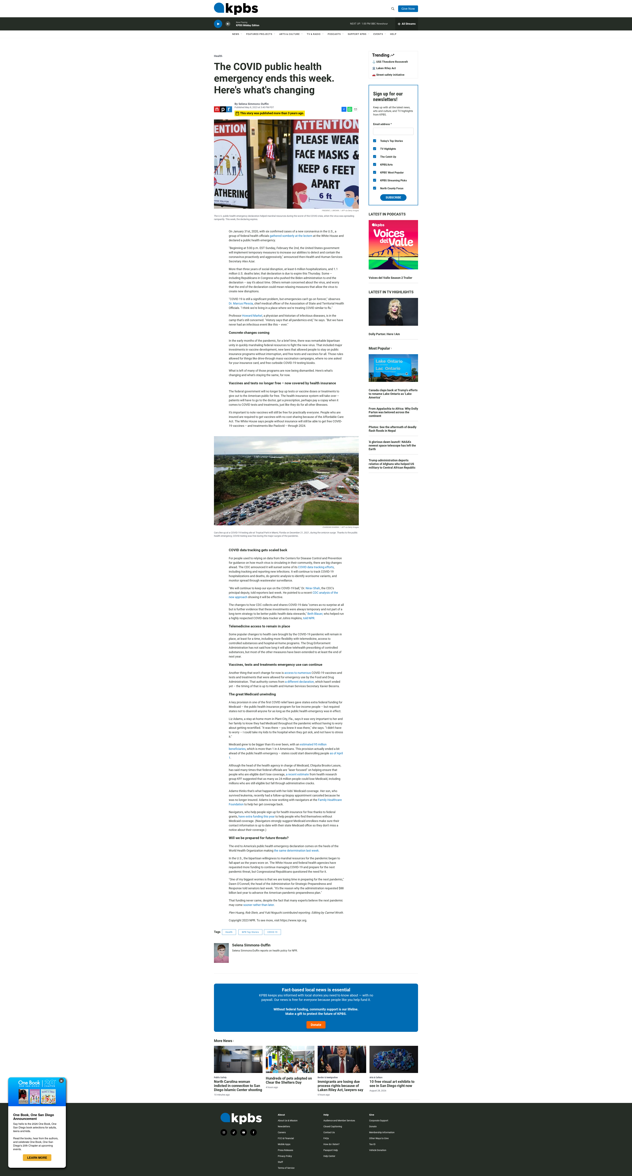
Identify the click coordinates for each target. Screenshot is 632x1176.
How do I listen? (331, 1144)
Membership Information (382, 1132)
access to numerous (297, 672)
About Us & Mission (288, 1120)
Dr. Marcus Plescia (241, 303)
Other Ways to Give (379, 1138)
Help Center (329, 1156)
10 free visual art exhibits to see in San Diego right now (391, 1084)
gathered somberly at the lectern (291, 236)
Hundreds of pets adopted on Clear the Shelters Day (289, 1080)
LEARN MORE (37, 1157)
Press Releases (285, 1150)
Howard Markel (252, 315)
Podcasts (334, 34)
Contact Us (329, 1132)
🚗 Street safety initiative (388, 74)
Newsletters (284, 1126)
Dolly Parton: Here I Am (384, 334)
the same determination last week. (296, 850)
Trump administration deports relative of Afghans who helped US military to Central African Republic (392, 464)
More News (223, 1041)
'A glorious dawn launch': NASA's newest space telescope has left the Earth (392, 445)
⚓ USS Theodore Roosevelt (390, 61)
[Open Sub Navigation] (241, 34)
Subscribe (393, 197)
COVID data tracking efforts (316, 567)
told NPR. (309, 618)
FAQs (326, 1138)
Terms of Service (286, 1168)
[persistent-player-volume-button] (228, 24)
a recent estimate (297, 774)
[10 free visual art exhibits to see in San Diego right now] (393, 1059)
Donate (316, 1025)
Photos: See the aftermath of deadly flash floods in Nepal (392, 428)
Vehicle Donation (377, 1150)
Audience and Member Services (339, 1120)
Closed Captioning (332, 1126)
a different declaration (299, 681)
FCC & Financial (286, 1138)
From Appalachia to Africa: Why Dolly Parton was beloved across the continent (393, 412)
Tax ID (372, 1144)
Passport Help (330, 1150)
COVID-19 (272, 932)
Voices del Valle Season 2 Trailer (390, 277)
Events (378, 34)
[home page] (236, 9)
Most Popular (379, 348)
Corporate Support (378, 1120)
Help (393, 34)
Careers (282, 1132)
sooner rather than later (258, 905)
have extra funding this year (256, 816)
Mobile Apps (284, 1144)
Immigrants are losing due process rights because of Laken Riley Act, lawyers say (340, 1086)
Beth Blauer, (315, 613)
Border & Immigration (328, 1077)
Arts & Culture (289, 34)
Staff (280, 1162)
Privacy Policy (285, 1156)
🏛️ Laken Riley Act (384, 68)
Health (218, 56)
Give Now (408, 9)
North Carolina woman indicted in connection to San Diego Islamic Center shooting (238, 1086)
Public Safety (220, 1077)
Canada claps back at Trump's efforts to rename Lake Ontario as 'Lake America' (393, 393)
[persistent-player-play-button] (218, 24)
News (235, 34)
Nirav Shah (313, 588)
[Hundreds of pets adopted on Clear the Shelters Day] (290, 1059)
